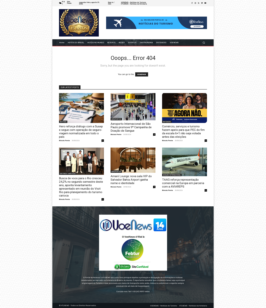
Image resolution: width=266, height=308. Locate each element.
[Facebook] (192, 3)
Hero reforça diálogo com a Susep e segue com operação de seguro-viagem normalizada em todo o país (81, 131)
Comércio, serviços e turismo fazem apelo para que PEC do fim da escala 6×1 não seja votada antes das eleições (183, 131)
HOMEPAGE (141, 74)
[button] (203, 42)
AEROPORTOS (116, 119)
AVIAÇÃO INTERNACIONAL (172, 175)
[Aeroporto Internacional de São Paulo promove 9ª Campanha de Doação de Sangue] (133, 106)
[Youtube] (205, 3)
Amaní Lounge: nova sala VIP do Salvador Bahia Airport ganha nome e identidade (131, 180)
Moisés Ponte (64, 140)
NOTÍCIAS (63, 122)
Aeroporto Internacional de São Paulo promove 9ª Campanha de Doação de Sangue (131, 127)
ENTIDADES (167, 122)
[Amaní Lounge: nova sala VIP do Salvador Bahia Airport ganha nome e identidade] (133, 160)
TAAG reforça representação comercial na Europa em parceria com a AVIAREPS (183, 183)
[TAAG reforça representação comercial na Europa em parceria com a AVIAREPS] (184, 162)
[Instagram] (195, 3)
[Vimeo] (202, 3)
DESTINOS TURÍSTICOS (68, 174)
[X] (198, 3)
